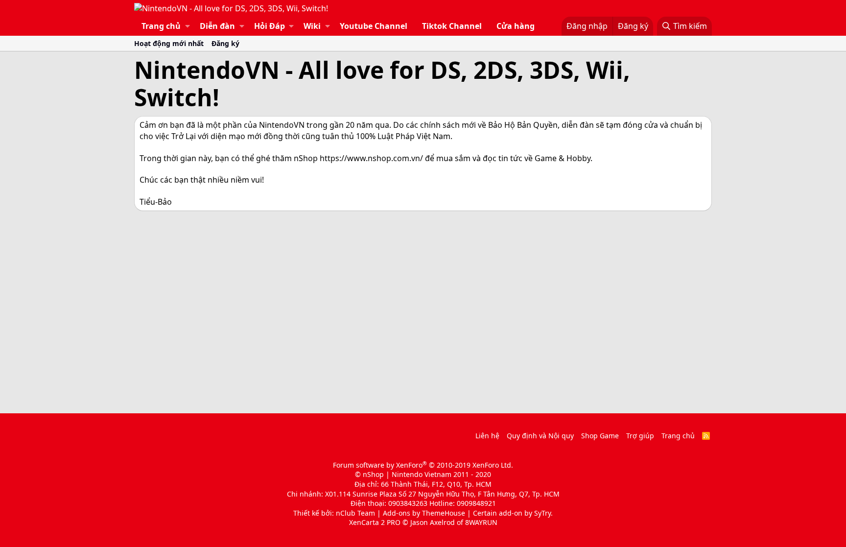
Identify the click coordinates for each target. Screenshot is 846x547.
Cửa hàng (515, 26)
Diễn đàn (217, 26)
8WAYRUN (481, 522)
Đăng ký (225, 43)
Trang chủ (161, 26)
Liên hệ (487, 435)
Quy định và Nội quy (540, 435)
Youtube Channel (373, 26)
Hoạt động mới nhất (169, 43)
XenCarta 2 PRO (374, 522)
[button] (187, 26)
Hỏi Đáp (269, 26)
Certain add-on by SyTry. (513, 513)
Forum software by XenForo (423, 465)
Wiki (312, 26)
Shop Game (600, 435)
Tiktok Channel (452, 26)
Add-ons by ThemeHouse (424, 513)
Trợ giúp (640, 435)
